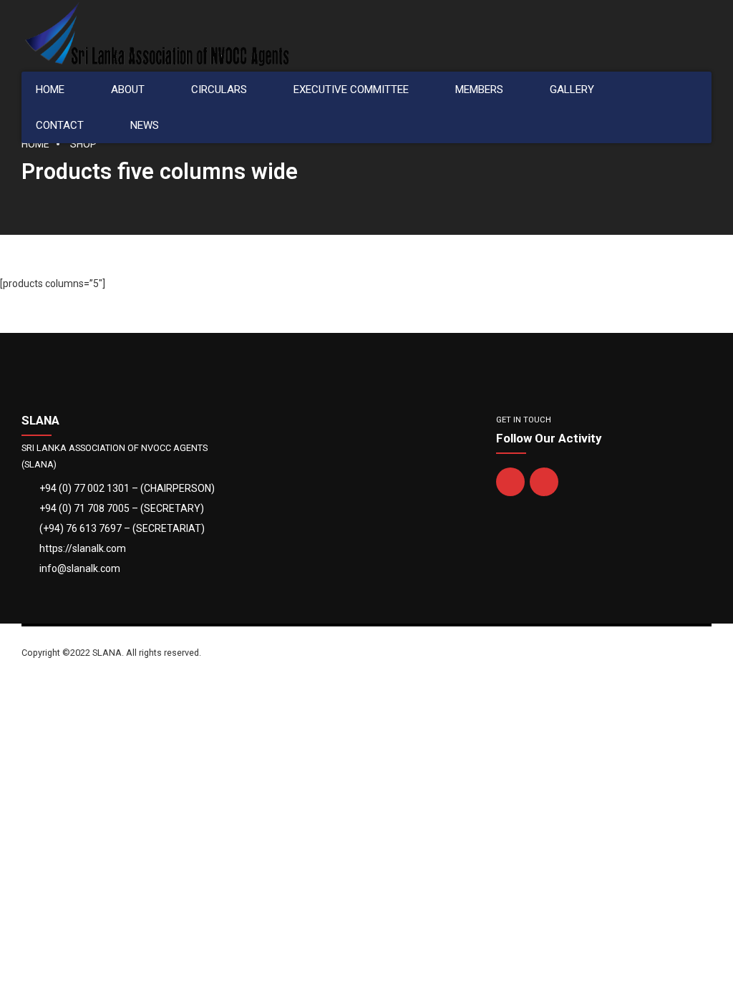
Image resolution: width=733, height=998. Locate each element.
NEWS (144, 125)
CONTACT (60, 125)
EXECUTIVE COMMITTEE (351, 89)
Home (35, 144)
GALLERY (572, 89)
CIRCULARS (219, 89)
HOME (50, 89)
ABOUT (128, 89)
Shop (83, 144)
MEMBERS (479, 89)
